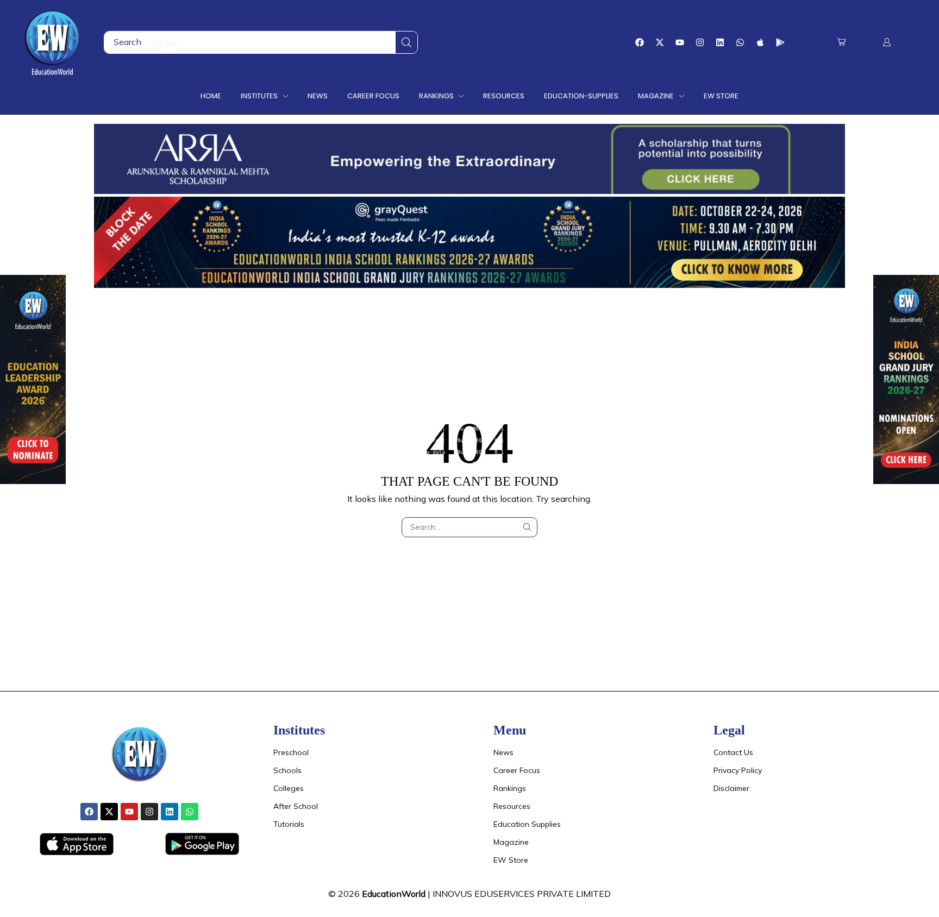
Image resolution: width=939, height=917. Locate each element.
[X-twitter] (659, 42)
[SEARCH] (527, 527)
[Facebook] (639, 42)
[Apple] (760, 42)
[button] (841, 42)
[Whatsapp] (740, 42)
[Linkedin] (720, 42)
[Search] (406, 42)
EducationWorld (393, 893)
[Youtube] (679, 42)
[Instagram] (700, 42)
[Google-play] (780, 42)
